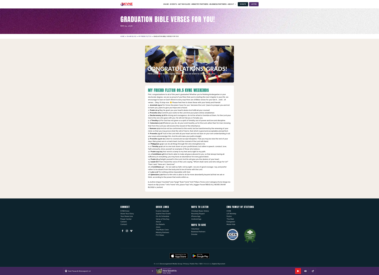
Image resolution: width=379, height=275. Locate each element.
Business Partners (198, 232)
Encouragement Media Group (171, 264)
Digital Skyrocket (218, 264)
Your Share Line (126, 216)
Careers (123, 222)
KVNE (229, 211)
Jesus (158, 227)
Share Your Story (127, 214)
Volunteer (195, 229)
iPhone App (195, 216)
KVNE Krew (124, 211)
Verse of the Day (162, 219)
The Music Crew (162, 230)
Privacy (186, 264)
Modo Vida (231, 224)
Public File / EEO (196, 264)
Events (173, 4)
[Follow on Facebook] (122, 231)
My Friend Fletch (144, 36)
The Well (230, 219)
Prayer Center (126, 219)
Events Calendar (162, 211)
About (158, 222)
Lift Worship (231, 214)
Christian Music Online (200, 211)
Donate (243, 4)
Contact (123, 224)
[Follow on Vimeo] (131, 231)
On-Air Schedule (162, 216)
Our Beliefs (160, 224)
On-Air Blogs (131, 36)
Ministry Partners (162, 232)
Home (122, 36)
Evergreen (231, 222)
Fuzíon (229, 216)
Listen (254, 4)
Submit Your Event (163, 214)
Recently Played (198, 214)
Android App (196, 219)
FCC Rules (160, 235)
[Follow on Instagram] (127, 231)
